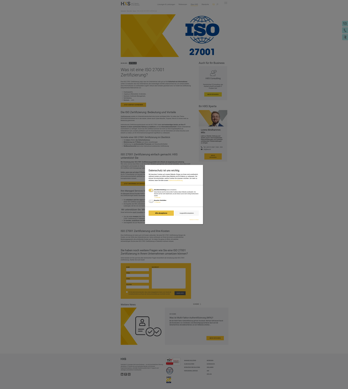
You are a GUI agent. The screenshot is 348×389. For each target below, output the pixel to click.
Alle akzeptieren (161, 213)
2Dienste (157, 197)
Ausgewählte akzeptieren (187, 213)
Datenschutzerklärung (175, 180)
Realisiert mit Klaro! (194, 219)
